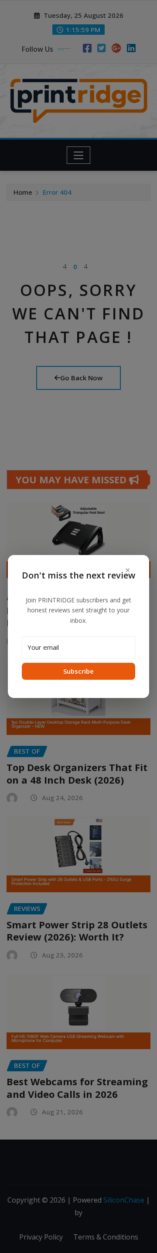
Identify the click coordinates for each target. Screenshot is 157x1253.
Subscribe (78, 671)
